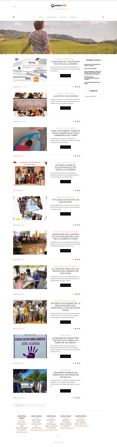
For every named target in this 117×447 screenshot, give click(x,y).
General (58, 59)
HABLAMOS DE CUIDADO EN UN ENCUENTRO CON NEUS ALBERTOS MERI (65, 236)
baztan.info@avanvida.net (81, 426)
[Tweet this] (76, 87)
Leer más (65, 75)
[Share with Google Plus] (78, 87)
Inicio (41, 17)
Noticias (64, 17)
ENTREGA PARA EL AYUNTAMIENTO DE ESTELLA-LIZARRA (65, 167)
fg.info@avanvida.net (22, 432)
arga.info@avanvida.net (51, 430)
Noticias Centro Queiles (68, 128)
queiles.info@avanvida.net (37, 430)
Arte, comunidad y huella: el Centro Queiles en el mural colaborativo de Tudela (65, 132)
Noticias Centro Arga (60, 266)
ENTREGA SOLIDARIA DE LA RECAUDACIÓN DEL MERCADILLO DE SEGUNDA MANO (65, 306)
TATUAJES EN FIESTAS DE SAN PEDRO (65, 200)
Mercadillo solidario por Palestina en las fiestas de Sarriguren (65, 374)
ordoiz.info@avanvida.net (67, 428)
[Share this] (74, 87)
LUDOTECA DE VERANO (65, 96)
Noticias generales (72, 231)
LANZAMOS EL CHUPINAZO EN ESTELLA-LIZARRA (65, 62)
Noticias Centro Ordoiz (68, 59)
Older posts (19, 405)
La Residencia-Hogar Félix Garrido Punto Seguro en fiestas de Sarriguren (65, 340)
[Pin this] (80, 87)
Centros (73, 17)
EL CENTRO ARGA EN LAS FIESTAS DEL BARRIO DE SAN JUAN (65, 271)
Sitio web (21, 420)
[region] (58, 37)
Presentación (52, 17)
